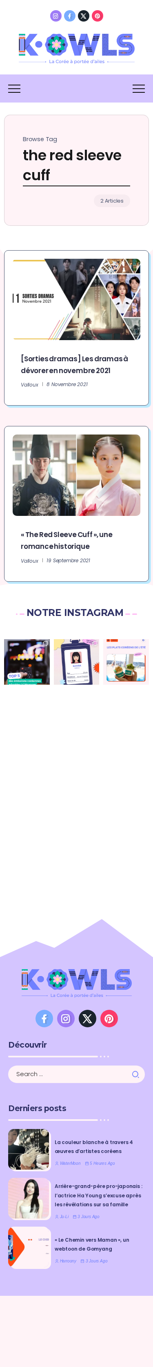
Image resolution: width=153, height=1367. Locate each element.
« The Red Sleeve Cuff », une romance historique (66, 540)
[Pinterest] (97, 16)
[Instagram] (56, 16)
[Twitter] (83, 16)
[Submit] (138, 1074)
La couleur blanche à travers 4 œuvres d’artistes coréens (94, 1147)
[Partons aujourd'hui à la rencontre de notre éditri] (77, 662)
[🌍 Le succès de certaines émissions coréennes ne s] (27, 662)
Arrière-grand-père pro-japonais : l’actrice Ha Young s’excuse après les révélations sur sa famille (98, 1195)
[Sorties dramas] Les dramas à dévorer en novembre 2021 (74, 365)
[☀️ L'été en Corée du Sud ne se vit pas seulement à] (126, 662)
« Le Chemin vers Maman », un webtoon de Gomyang (92, 1244)
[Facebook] (69, 16)
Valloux (29, 384)
